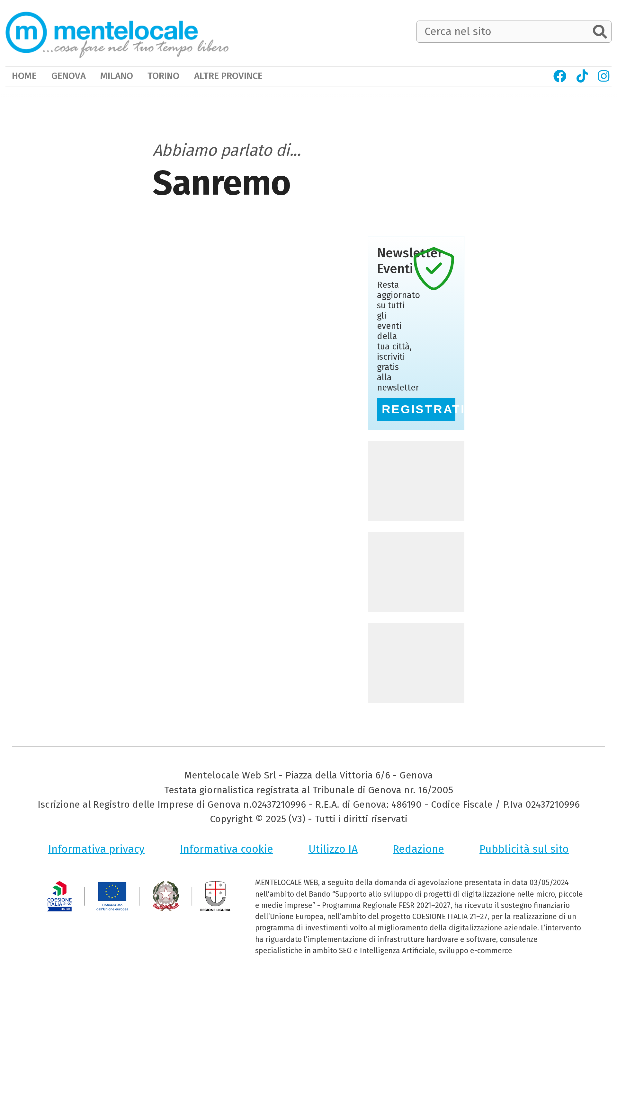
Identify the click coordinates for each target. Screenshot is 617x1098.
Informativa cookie (226, 849)
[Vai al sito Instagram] (603, 76)
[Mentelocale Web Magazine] (117, 32)
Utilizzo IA (333, 849)
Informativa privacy (96, 849)
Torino (163, 76)
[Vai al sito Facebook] (560, 76)
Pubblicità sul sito (524, 849)
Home (24, 76)
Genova (68, 76)
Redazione (418, 849)
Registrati (418, 409)
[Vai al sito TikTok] (582, 76)
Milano (116, 76)
